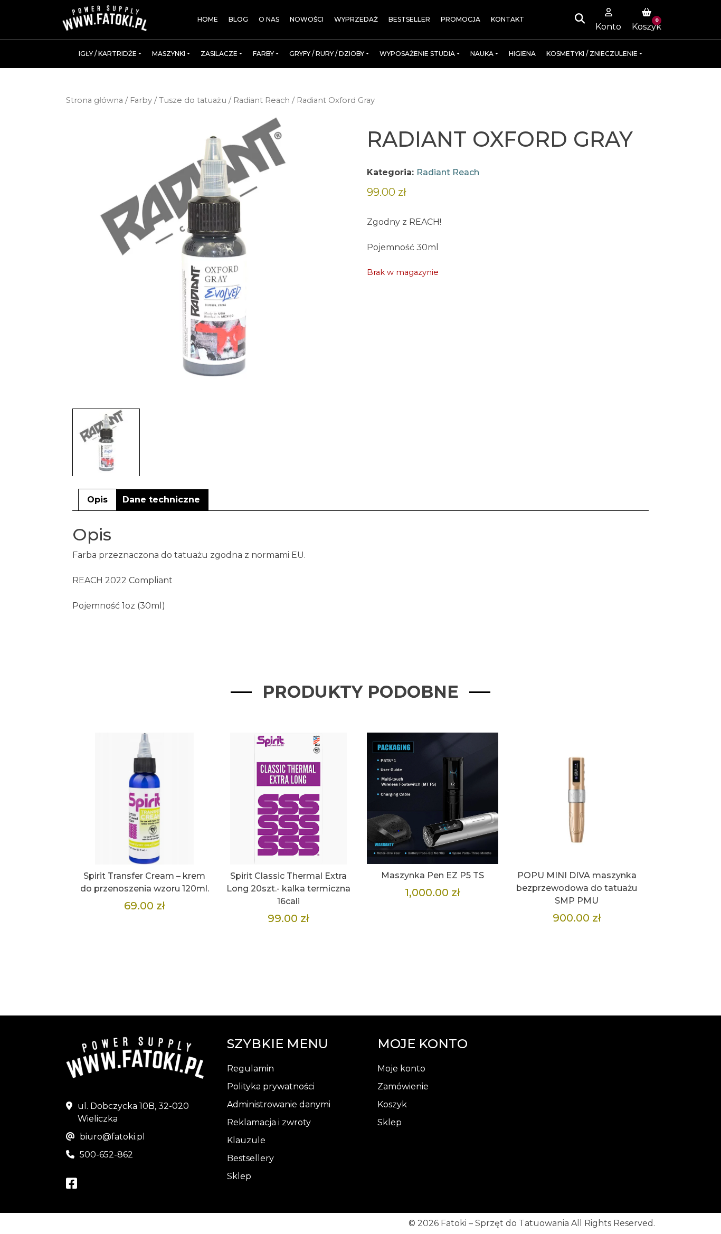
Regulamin (250, 1069)
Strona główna (94, 100)
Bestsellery (250, 1158)
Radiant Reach (261, 100)
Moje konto (401, 1069)
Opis (97, 500)
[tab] (97, 500)
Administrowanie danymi (278, 1104)
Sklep (239, 1176)
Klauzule (246, 1140)
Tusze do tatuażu (192, 100)
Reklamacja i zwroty (269, 1122)
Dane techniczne (161, 500)
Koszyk (392, 1104)
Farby (141, 100)
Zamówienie (403, 1086)
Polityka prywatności (271, 1086)
